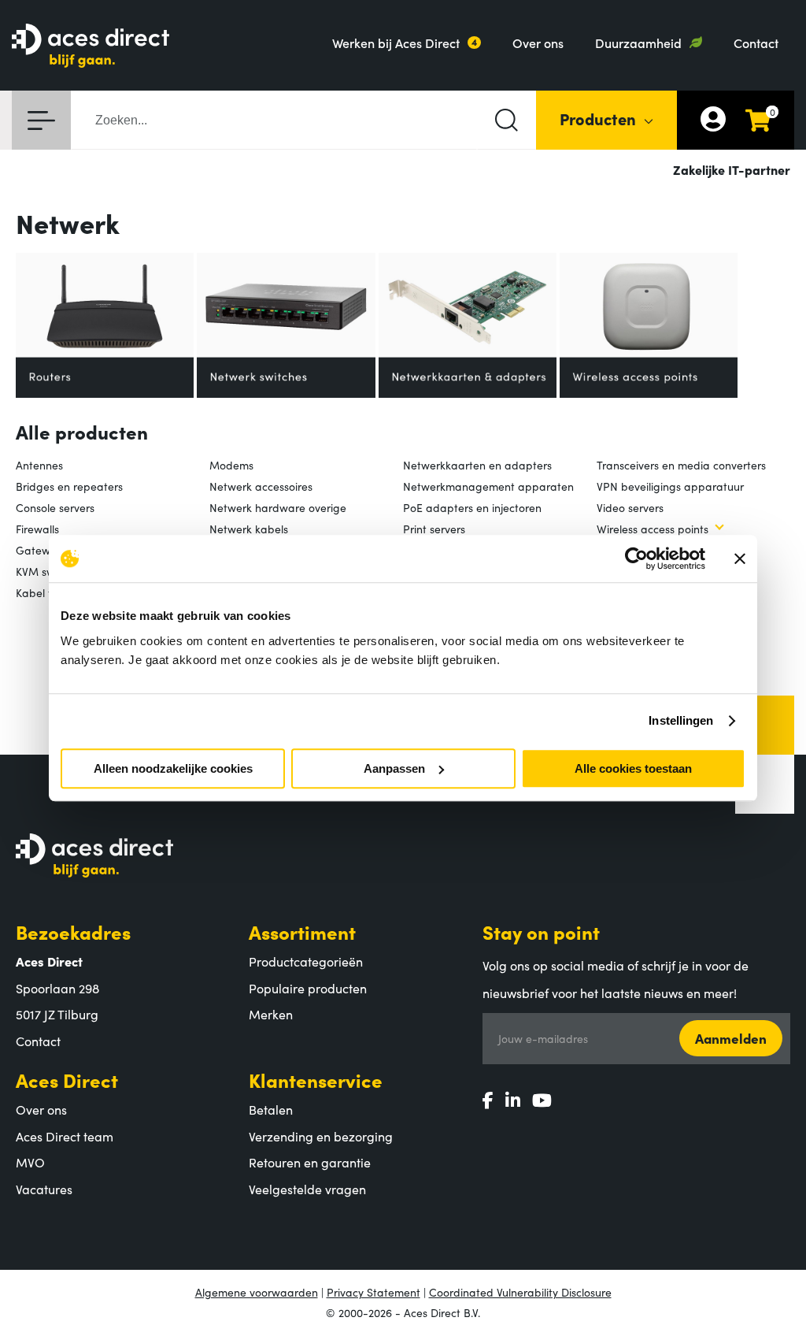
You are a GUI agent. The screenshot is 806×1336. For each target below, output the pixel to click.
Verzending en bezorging (321, 1136)
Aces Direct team (64, 1136)
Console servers (55, 507)
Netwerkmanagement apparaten (488, 486)
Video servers (630, 507)
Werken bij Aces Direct (396, 42)
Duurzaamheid (638, 42)
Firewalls (37, 528)
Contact (756, 42)
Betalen (271, 1109)
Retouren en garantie (310, 1162)
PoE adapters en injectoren (472, 507)
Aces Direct (67, 1080)
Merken (271, 1013)
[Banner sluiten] (739, 558)
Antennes (39, 465)
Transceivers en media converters (681, 465)
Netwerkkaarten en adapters (477, 465)
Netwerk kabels (248, 528)
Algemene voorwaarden (256, 1292)
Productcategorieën (306, 961)
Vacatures (44, 1188)
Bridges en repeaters (69, 486)
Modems (231, 465)
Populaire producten (308, 987)
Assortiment (302, 931)
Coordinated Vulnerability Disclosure (520, 1292)
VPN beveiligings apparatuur (670, 486)
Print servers (434, 528)
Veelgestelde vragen (307, 1188)
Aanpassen (394, 768)
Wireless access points (652, 528)
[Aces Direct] (90, 47)
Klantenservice (316, 1080)
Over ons (538, 42)
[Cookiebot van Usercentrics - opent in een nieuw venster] (636, 558)
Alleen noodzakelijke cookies (173, 768)
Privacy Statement (373, 1292)
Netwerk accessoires (260, 486)
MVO (30, 1162)
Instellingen (681, 720)
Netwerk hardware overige (277, 507)
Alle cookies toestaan (633, 768)
